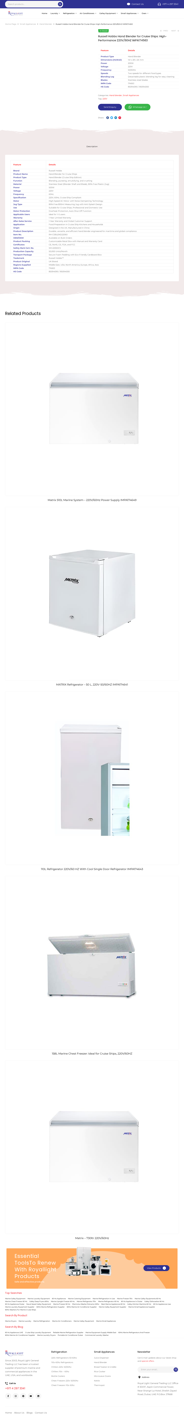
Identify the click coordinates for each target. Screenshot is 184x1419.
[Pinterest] (23, 1396)
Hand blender (45, 24)
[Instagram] (16, 1396)
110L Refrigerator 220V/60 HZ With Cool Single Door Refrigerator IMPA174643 (92, 869)
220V (105, 99)
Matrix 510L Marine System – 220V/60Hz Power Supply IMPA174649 (92, 500)
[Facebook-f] (8, 1396)
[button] (156, 1268)
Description (92, 146)
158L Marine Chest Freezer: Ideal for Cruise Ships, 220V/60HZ (92, 1053)
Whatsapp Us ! (139, 107)
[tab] (92, 146)
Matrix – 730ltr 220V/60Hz (92, 1238)
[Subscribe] (176, 1369)
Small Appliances (28, 24)
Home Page (10, 24)
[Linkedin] (38, 1396)
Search (60, 4)
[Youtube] (31, 1396)
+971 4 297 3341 (15, 1388)
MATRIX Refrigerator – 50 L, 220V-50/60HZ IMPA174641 (92, 684)
